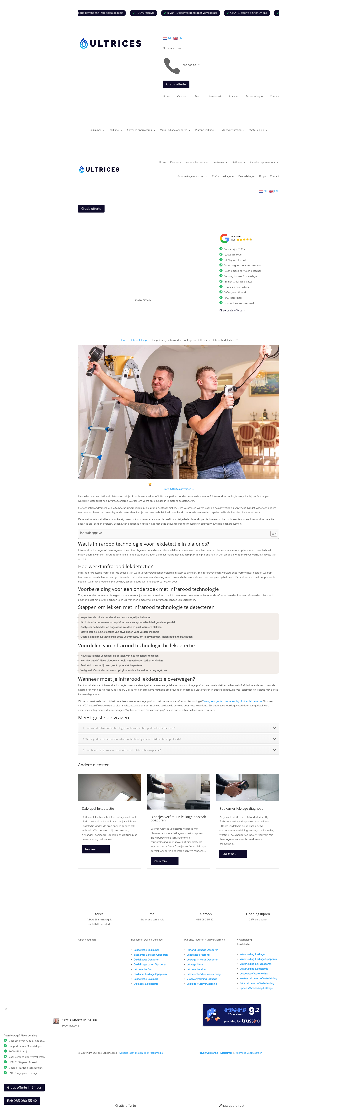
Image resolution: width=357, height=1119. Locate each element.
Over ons (182, 96)
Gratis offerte (176, 84)
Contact (274, 96)
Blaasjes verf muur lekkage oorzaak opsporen (178, 818)
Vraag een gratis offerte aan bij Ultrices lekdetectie (232, 701)
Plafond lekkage (204, 130)
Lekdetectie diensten (196, 162)
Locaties (234, 96)
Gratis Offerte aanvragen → (178, 489)
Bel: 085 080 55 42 (22, 1101)
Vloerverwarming (231, 130)
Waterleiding (256, 130)
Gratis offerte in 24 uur (24, 1087)
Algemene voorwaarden (248, 1053)
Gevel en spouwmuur (139, 130)
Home (166, 96)
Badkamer (95, 130)
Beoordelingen (254, 96)
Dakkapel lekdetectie (98, 808)
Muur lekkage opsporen (173, 130)
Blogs (198, 96)
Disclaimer (226, 1053)
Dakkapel (114, 130)
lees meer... (91, 849)
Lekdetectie (215, 96)
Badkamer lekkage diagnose (241, 808)
